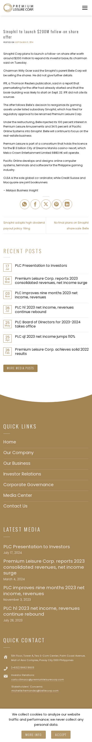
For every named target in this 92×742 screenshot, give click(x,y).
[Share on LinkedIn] (67, 204)
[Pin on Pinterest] (57, 204)
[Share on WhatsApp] (25, 204)
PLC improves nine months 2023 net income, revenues (46, 295)
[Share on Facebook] (35, 204)
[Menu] (85, 8)
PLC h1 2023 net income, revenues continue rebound (44, 309)
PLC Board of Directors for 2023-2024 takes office (48, 324)
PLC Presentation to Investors (41, 265)
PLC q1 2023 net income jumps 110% (45, 336)
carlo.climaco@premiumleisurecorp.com (37, 679)
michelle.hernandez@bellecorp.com (35, 690)
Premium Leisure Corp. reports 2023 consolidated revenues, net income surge (51, 280)
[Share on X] (46, 204)
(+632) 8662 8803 (22, 667)
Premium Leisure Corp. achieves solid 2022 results (52, 351)
